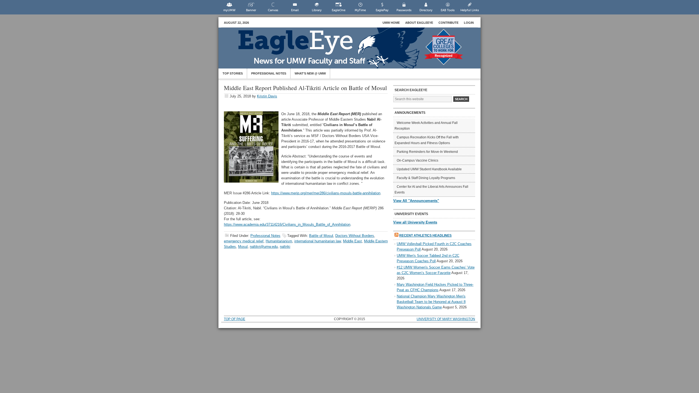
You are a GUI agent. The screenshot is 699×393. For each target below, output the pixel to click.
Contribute (448, 22)
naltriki (285, 247)
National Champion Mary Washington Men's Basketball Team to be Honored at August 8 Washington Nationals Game (431, 301)
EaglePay (382, 10)
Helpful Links (469, 10)
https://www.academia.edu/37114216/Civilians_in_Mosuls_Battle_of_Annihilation (287, 224)
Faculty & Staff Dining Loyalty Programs (426, 178)
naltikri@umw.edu (264, 247)
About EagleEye (419, 22)
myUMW (229, 10)
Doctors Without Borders (354, 236)
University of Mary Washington (446, 319)
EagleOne (338, 10)
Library (317, 10)
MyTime (360, 10)
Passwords (403, 10)
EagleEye (355, 50)
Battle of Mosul (321, 236)
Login (469, 22)
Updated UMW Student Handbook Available (429, 169)
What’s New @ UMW (310, 73)
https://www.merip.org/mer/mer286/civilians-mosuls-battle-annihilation (325, 193)
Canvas (273, 10)
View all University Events (415, 222)
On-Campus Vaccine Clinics (417, 160)
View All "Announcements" (416, 201)
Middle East (352, 241)
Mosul (243, 247)
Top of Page (234, 319)
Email (295, 10)
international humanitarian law (317, 241)
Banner (251, 10)
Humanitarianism (279, 241)
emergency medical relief (243, 241)
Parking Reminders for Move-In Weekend (427, 152)
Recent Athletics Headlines (425, 235)
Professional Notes (268, 73)
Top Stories (233, 73)
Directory (426, 10)
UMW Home (391, 22)
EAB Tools (448, 10)
